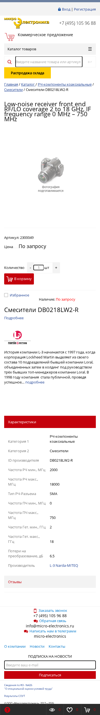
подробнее (34, 382)
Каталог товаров (22, 48)
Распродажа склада (27, 72)
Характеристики (22, 421)
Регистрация (85, 9)
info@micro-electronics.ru (50, 626)
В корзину (23, 278)
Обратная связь (52, 620)
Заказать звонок (53, 610)
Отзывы (15, 581)
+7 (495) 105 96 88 (77, 23)
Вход (66, 9)
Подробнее (14, 317)
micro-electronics (50, 636)
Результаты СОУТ (14, 696)
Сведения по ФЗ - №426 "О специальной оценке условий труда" (28, 687)
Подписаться (50, 674)
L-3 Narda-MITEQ (64, 565)
